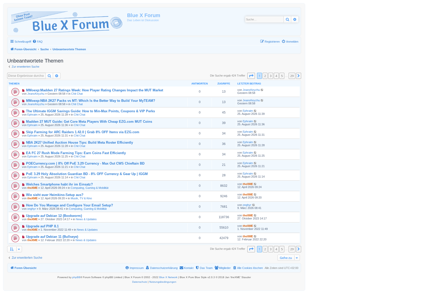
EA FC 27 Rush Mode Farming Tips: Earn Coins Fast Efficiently (76, 153)
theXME (32, 187)
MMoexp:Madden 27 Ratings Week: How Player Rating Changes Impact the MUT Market (94, 90)
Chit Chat (77, 93)
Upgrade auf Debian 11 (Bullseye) (52, 237)
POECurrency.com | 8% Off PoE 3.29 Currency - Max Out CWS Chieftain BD (85, 163)
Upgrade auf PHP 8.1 (42, 226)
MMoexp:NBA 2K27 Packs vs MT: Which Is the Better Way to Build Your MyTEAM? (90, 101)
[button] (251, 76)
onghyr (31, 208)
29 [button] (292, 75)
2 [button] (265, 75)
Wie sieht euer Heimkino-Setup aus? (54, 195)
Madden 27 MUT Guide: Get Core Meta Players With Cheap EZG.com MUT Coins (89, 121)
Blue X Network (168, 277)
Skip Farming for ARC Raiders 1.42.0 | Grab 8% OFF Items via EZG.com (82, 132)
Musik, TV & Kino (81, 198)
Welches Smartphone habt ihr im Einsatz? (59, 184)
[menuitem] (37, 42)
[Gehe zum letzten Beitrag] (262, 89)
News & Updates (86, 219)
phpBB (76, 277)
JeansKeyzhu (35, 93)
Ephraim (32, 114)
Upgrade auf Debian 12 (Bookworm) (54, 216)
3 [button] (271, 75)
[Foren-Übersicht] (68, 21)
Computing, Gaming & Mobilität (89, 187)
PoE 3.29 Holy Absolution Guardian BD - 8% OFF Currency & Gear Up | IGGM (87, 174)
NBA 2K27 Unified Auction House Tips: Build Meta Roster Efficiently (79, 142)
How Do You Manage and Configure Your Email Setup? (69, 205)
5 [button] (282, 75)
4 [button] (276, 75)
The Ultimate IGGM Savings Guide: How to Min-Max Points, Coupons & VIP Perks (90, 111)
